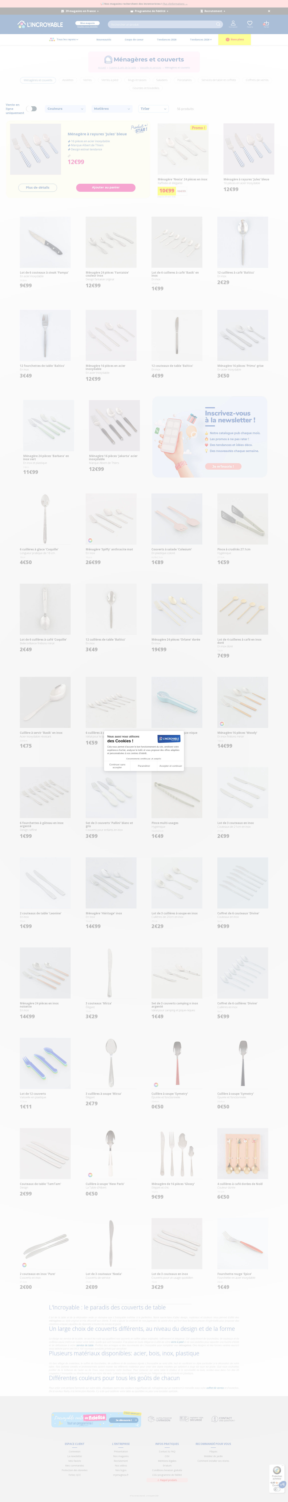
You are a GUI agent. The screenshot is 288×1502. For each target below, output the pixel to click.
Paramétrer (144, 766)
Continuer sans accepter (117, 766)
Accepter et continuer (171, 766)
